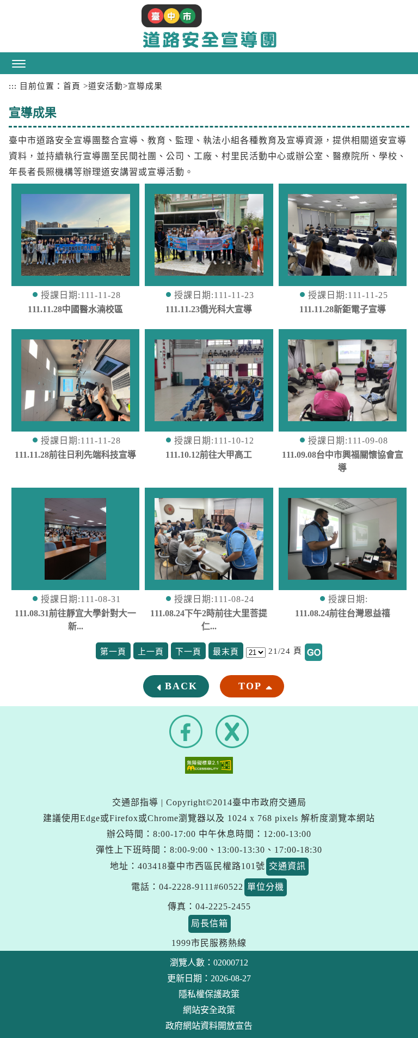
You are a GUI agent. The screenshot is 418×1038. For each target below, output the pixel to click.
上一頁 (151, 651)
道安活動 (105, 86)
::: (13, 86)
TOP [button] (250, 686)
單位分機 (265, 886)
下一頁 (188, 651)
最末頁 (226, 651)
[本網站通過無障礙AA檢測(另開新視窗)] (209, 764)
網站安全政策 (209, 1010)
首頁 (72, 86)
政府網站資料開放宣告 (209, 1025)
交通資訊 (287, 866)
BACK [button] (181, 686)
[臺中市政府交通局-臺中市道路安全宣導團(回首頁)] (209, 26)
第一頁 (113, 651)
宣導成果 (145, 86)
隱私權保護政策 (209, 994)
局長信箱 (209, 923)
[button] (209, 63)
